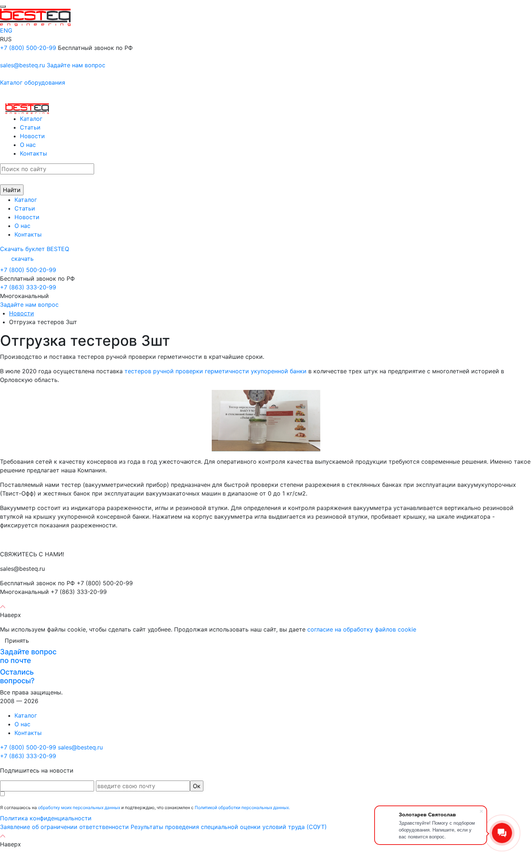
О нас (28, 144)
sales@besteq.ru (22, 65)
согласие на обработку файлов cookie (361, 629)
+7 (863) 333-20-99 (28, 287)
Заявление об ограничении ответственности (64, 826)
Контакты (33, 153)
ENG (6, 30)
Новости (32, 136)
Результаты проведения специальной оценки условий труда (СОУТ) (229, 826)
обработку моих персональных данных (79, 807)
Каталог (31, 118)
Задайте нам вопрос (76, 65)
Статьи (30, 127)
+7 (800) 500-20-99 (28, 47)
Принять (17, 640)
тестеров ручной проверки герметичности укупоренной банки (215, 371)
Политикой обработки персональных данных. (242, 807)
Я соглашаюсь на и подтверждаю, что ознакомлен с (145, 807)
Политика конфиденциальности (46, 818)
